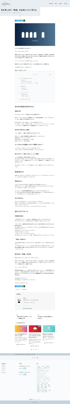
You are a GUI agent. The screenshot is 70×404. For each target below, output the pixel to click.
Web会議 (39, 367)
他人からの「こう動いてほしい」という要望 (30, 83)
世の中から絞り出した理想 (26, 81)
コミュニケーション (40, 374)
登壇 (49, 386)
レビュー (38, 383)
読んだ (38, 391)
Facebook (30, 308)
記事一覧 (26, 305)
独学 (46, 386)
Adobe (38, 366)
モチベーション (40, 381)
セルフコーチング (40, 377)
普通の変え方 (23, 86)
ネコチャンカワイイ (46, 379)
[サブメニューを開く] (15, 373)
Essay (20, 12)
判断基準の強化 (24, 94)
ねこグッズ (43, 369)
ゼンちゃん (47, 377)
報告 (41, 384)
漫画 (42, 386)
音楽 (46, 391)
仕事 (43, 383)
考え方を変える (24, 89)
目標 (38, 387)
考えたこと (18, 289)
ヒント (49, 380)
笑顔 (41, 387)
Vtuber (43, 366)
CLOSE (50, 74)
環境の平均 (24, 80)
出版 (38, 384)
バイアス (38, 380)
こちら (33, 302)
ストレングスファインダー (42, 376)
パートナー (44, 380)
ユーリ (46, 381)
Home (16, 354)
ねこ (38, 369)
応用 (48, 384)
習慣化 (38, 388)
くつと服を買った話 (45, 367)
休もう (47, 383)
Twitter (25, 308)
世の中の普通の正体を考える (26, 78)
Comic (3, 366)
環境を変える (24, 88)
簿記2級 (45, 387)
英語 (49, 390)
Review (3, 372)
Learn (3, 370)
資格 (42, 391)
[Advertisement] (61, 379)
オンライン (44, 372)
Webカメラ (48, 366)
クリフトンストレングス (41, 373)
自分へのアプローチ (24, 92)
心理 (45, 384)
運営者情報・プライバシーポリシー (35, 399)
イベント (38, 372)
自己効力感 (39, 390)
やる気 (47, 370)
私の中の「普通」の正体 (25, 99)
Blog (18, 354)
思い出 (38, 386)
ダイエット (39, 379)
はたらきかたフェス (40, 370)
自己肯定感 (24, 289)
